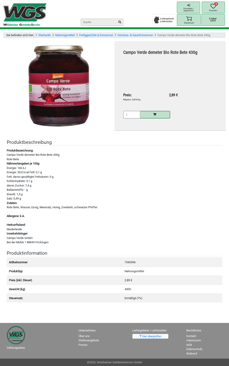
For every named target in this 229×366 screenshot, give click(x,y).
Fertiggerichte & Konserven (96, 35)
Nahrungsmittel (65, 35)
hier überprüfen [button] (151, 336)
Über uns (84, 336)
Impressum (193, 340)
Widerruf (191, 353)
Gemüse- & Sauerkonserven (135, 35)
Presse (82, 344)
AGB (189, 344)
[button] (189, 20)
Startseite (44, 35)
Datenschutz (194, 349)
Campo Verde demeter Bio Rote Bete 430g (160, 52)
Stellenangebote (88, 340)
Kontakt (191, 336)
